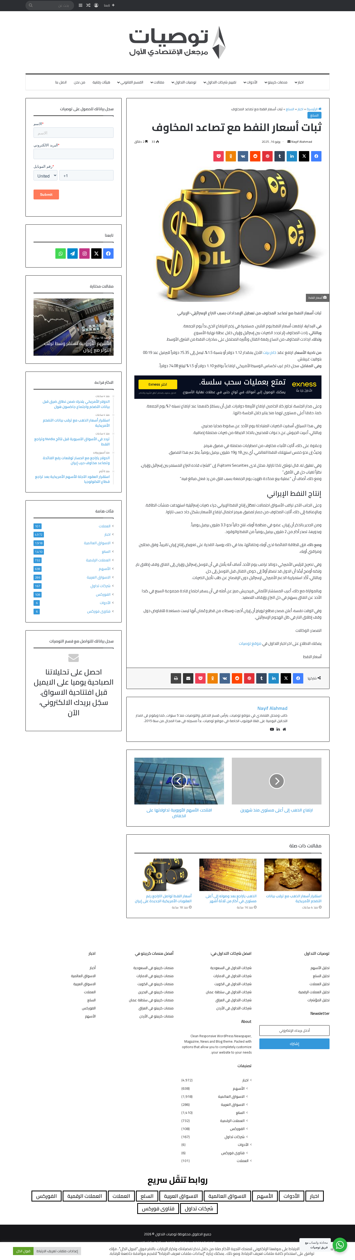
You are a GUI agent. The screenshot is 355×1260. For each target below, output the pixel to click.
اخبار (301, 82)
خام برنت (269, 352)
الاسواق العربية (98, 577)
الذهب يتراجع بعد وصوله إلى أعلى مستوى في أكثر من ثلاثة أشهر (231, 898)
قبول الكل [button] (23, 1251)
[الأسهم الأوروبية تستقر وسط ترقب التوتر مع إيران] (74, 327)
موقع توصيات (250, 643)
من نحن (79, 82)
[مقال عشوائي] (88, 5)
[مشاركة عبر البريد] (188, 678)
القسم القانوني (131, 82)
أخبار (93, 967)
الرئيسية (312, 109)
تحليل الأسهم (320, 967)
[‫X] (304, 156)
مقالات (159, 82)
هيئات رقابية (101, 82)
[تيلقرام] (72, 253)
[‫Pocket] (218, 156)
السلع (290, 109)
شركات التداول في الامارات (232, 975)
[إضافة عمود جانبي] (80, 5)
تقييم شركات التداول (221, 82)
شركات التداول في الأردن (234, 1008)
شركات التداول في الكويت (233, 983)
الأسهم (104, 568)
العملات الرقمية (98, 560)
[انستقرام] (84, 253)
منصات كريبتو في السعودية (153, 967)
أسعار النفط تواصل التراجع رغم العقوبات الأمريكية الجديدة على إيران (163, 898)
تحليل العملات (320, 983)
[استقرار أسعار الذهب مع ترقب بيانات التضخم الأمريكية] (292, 875)
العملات (104, 526)
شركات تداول (100, 585)
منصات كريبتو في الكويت (155, 983)
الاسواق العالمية (97, 542)
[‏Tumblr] (279, 156)
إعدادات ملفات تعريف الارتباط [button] (57, 1251)
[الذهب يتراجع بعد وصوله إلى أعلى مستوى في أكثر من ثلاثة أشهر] (228, 875)
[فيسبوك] (316, 156)
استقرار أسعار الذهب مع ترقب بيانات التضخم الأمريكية (293, 898)
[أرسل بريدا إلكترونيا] (289, 142)
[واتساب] (60, 253)
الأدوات (252, 82)
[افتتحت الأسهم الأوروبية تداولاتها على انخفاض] (179, 781)
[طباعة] (176, 678)
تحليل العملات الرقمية (314, 992)
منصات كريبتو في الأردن (156, 1016)
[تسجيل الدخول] (96, 5)
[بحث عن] (30, 5)
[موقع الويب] (284, 729)
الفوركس (103, 594)
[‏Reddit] (255, 156)
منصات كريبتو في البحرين (156, 992)
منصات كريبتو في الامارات (155, 975)
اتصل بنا (61, 82)
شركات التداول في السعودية (231, 967)
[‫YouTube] (272, 729)
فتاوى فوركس (98, 611)
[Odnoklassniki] (231, 156)
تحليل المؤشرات (318, 1000)
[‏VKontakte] (243, 156)
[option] (74, 327)
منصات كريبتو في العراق (156, 1008)
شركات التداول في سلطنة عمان (229, 992)
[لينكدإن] (292, 156)
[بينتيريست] (267, 156)
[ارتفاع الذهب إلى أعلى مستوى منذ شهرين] (276, 781)
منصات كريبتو (277, 82)
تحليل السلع (321, 975)
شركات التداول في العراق (233, 1000)
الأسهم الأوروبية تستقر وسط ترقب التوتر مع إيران (77, 346)
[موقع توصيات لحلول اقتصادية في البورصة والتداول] (177, 42)
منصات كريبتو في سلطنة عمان (151, 1000)
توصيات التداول (185, 82)
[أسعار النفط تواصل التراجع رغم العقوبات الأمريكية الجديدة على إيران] (163, 875)
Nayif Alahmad (301, 142)
